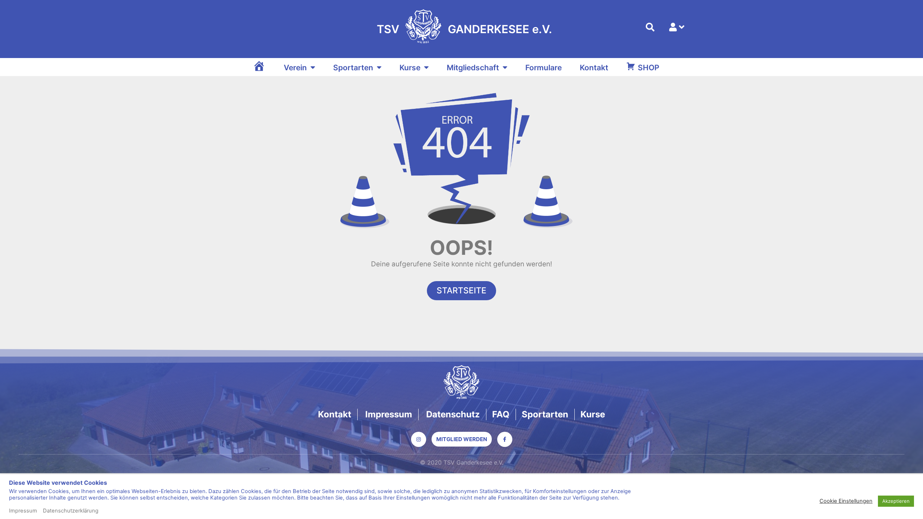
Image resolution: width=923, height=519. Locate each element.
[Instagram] (418, 439)
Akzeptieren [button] (896, 501)
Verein (295, 67)
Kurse (409, 67)
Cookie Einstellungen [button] (846, 501)
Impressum (23, 510)
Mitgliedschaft (473, 67)
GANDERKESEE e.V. (500, 29)
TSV (388, 29)
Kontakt (594, 67)
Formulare (543, 67)
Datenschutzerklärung (70, 510)
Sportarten (353, 67)
